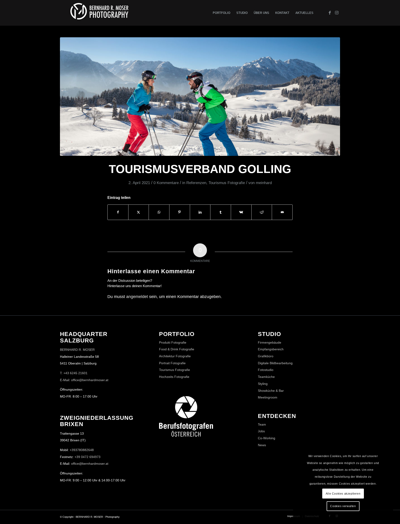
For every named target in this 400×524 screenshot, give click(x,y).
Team (262, 424)
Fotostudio (265, 370)
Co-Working (266, 438)
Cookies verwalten (343, 506)
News (262, 445)
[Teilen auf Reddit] (262, 212)
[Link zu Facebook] (329, 12)
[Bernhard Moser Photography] (99, 13)
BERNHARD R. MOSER (77, 349)
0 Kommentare (166, 183)
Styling (263, 384)
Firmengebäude (269, 342)
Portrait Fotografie (172, 363)
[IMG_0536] (200, 96)
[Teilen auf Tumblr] (220, 212)
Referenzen (196, 183)
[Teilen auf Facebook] (118, 212)
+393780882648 (82, 450)
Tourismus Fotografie (227, 183)
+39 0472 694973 (87, 457)
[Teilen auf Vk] (241, 212)
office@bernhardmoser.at (89, 463)
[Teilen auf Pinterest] (179, 212)
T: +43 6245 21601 (74, 373)
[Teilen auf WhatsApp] (159, 212)
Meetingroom (267, 397)
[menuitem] (221, 13)
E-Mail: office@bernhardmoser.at (84, 380)
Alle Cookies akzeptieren (343, 493)
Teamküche (266, 377)
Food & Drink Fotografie (176, 349)
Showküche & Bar (271, 390)
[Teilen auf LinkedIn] (200, 212)
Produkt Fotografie (172, 342)
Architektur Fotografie (175, 356)
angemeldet (137, 296)
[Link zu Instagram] (336, 12)
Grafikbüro (265, 356)
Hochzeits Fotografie (174, 377)
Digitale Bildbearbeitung (275, 363)
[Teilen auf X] (138, 212)
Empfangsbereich (271, 349)
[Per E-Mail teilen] (282, 212)
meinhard (264, 183)
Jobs (261, 431)
